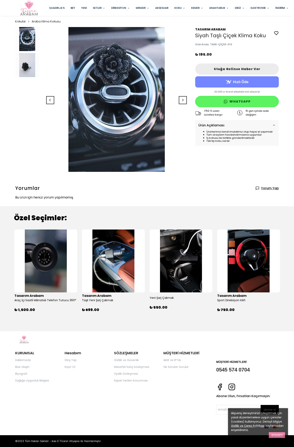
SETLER (97, 8)
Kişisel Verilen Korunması (131, 381)
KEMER (195, 8)
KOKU (178, 8)
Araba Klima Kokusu (46, 21)
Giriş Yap (71, 360)
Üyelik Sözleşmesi (126, 374)
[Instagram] (231, 387)
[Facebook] (219, 387)
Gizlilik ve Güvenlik (126, 360)
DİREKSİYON (118, 8)
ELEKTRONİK (258, 8)
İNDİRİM (280, 8)
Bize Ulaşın (22, 367)
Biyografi (21, 374)
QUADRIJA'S (57, 8)
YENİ (84, 8)
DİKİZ (238, 8)
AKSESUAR (161, 8)
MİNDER (141, 8)
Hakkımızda (23, 360)
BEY (73, 8)
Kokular (20, 21)
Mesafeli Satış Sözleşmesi (131, 367)
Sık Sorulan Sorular (176, 367)
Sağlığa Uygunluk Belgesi (32, 381)
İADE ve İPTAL (172, 360)
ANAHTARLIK (217, 8)
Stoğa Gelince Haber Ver (237, 69)
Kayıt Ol (70, 367)
